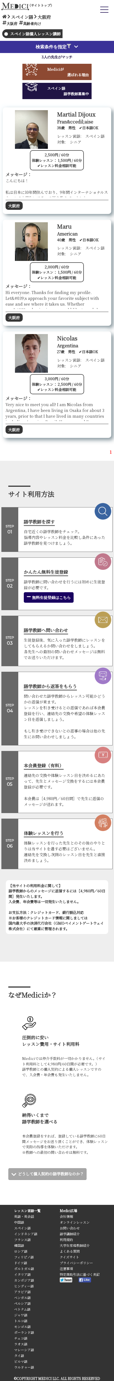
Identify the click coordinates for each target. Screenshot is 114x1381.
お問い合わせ (70, 1228)
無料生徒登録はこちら (51, 597)
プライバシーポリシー (76, 1262)
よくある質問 (70, 1251)
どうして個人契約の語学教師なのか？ (51, 1173)
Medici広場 (68, 1210)
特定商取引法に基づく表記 (80, 1274)
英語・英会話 (24, 1216)
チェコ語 (20, 1338)
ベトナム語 (22, 1309)
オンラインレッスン (75, 1222)
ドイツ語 (20, 1262)
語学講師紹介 (70, 1233)
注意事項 (66, 1268)
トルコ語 (20, 1320)
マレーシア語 (24, 1349)
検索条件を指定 (51, 46)
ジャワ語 (20, 1315)
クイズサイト (69, 1257)
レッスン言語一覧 (27, 1210)
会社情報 (66, 1216)
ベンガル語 (22, 1297)
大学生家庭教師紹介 (75, 1245)
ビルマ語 (20, 1361)
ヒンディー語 (24, 1286)
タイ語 (19, 1355)
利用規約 (66, 1239)
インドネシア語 (25, 1233)
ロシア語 (20, 1251)
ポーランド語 (24, 1332)
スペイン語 (22, 1228)
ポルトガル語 (24, 1268)
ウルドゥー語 (24, 1367)
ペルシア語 (22, 1303)
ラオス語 (20, 1344)
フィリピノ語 (24, 1257)
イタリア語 (22, 1274)
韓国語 (19, 1245)
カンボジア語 (24, 1280)
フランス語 (22, 1239)
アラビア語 (22, 1291)
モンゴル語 (22, 1326)
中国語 (19, 1222)
